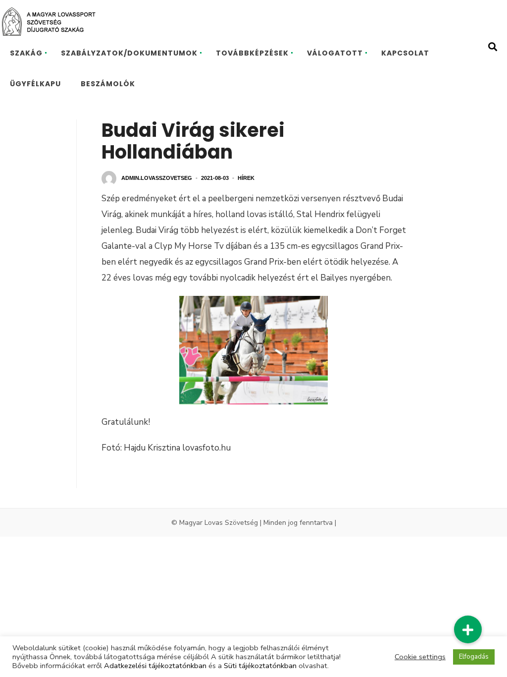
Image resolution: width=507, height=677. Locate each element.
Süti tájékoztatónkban (260, 666)
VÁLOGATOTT (335, 53)
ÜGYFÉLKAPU (35, 84)
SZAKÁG (26, 53)
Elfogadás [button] (474, 656)
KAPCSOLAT (405, 53)
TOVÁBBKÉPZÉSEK (252, 53)
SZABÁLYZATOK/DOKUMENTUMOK (129, 53)
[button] (468, 629)
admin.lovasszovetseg (156, 178)
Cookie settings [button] (420, 656)
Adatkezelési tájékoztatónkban (155, 666)
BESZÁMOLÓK (108, 84)
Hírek (246, 178)
